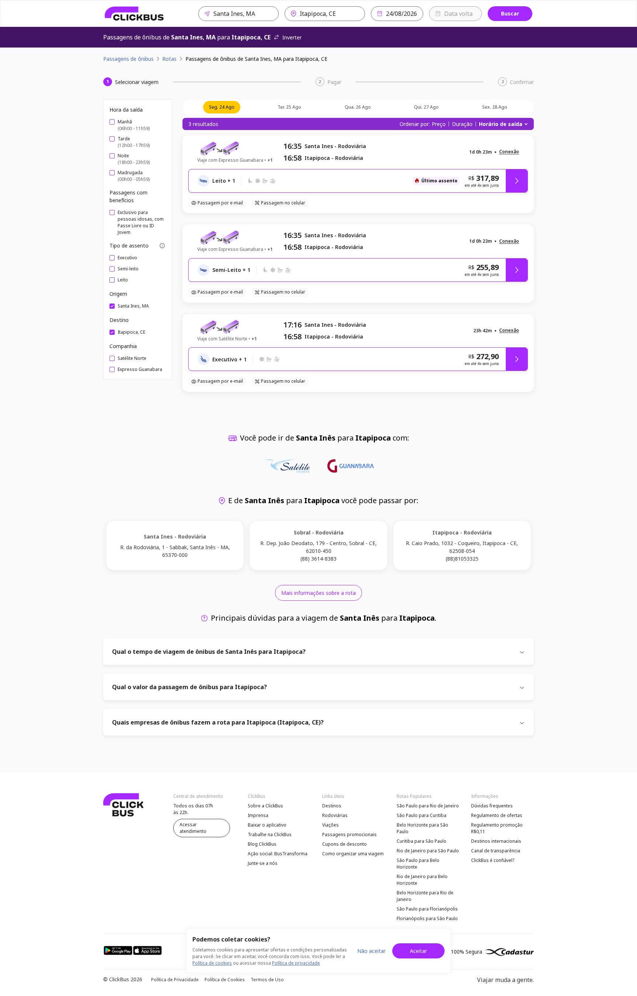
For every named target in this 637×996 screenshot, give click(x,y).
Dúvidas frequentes (492, 806)
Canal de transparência (495, 851)
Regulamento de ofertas (496, 815)
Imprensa (258, 815)
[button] (509, 152)
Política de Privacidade (175, 979)
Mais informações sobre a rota (318, 592)
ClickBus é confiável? (492, 860)
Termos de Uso (267, 979)
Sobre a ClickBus (265, 806)
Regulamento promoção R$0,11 (497, 828)
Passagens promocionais (349, 834)
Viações (330, 825)
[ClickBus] (134, 13)
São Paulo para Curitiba (421, 815)
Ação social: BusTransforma (277, 854)
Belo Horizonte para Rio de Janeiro (425, 896)
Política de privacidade (296, 963)
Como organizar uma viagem (353, 854)
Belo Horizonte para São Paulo (422, 828)
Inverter (292, 37)
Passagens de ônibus (128, 58)
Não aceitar (371, 950)
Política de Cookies (225, 979)
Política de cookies (212, 963)
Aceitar (418, 950)
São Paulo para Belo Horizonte (418, 863)
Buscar (510, 13)
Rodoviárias (335, 815)
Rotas (169, 58)
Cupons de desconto (344, 844)
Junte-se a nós (263, 863)
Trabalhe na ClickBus (270, 834)
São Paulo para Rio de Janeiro (428, 806)
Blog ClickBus (262, 844)
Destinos (331, 806)
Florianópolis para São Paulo (427, 918)
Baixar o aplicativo (267, 825)
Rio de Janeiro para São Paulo (428, 851)
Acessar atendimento (193, 827)
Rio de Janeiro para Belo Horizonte (422, 879)
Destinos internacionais (496, 841)
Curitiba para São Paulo (421, 841)
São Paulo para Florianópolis (427, 909)
